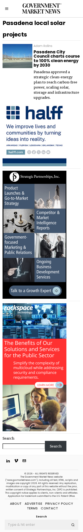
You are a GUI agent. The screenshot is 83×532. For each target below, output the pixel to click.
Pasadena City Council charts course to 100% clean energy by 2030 (57, 59)
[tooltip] (8, 460)
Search (8, 438)
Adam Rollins (43, 46)
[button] (73, 525)
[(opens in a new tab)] (34, 234)
